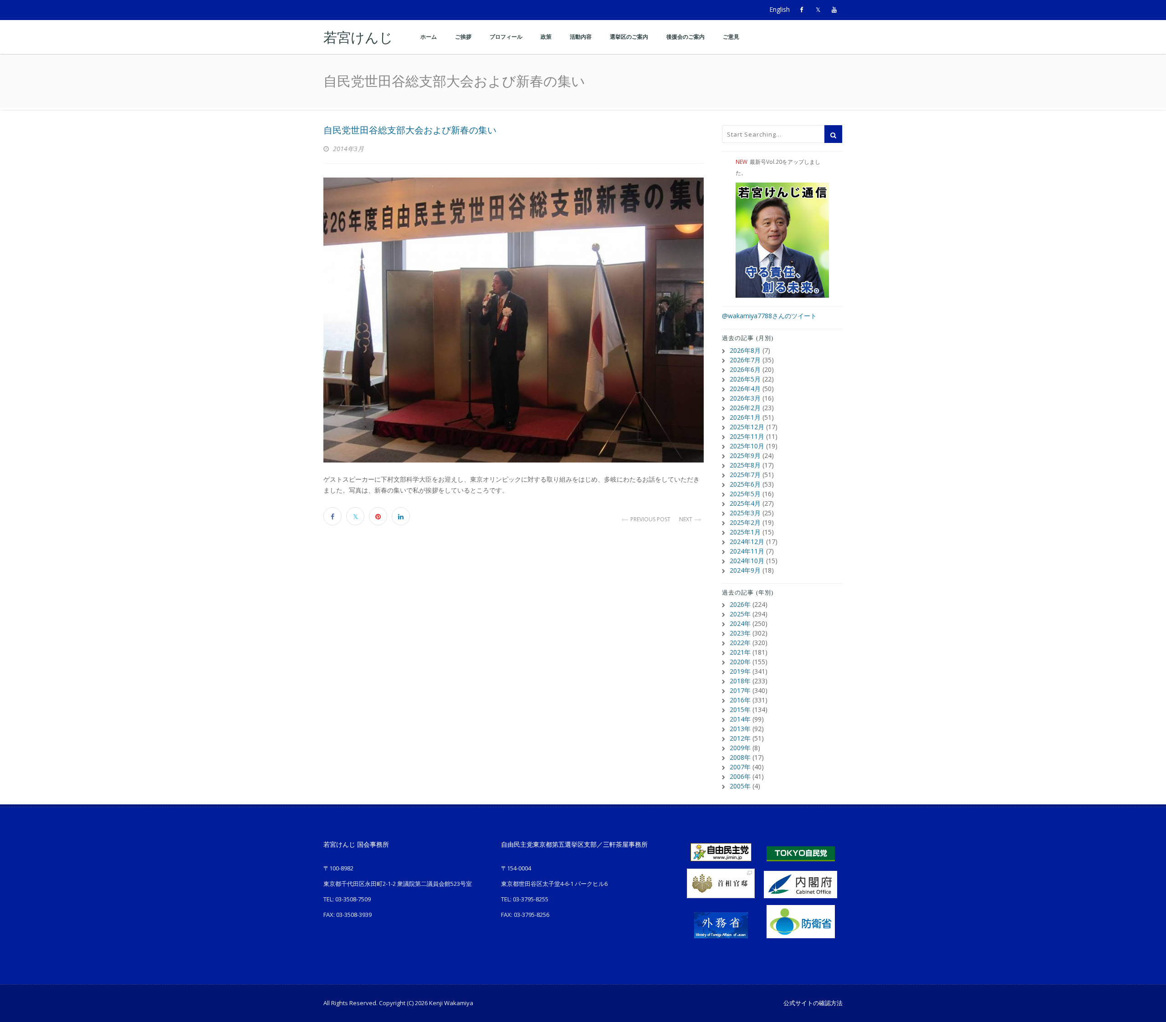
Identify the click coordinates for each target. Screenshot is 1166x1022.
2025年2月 (745, 522)
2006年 (740, 776)
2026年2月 (745, 407)
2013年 (740, 728)
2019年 (740, 671)
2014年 (740, 719)
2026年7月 (745, 360)
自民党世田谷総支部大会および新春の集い (409, 130)
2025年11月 (747, 436)
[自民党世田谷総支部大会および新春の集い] (513, 320)
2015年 (740, 709)
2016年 (740, 700)
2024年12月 (747, 541)
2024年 (740, 623)
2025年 (740, 614)
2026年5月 (745, 379)
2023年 (740, 633)
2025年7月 (745, 474)
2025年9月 (745, 455)
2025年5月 (745, 493)
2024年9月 (745, 570)
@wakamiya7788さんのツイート (769, 315)
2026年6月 (745, 369)
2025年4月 (745, 503)
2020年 (740, 661)
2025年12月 (747, 426)
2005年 (740, 786)
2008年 (740, 757)
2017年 (740, 690)
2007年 (740, 767)
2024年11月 (747, 551)
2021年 (740, 652)
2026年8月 (745, 350)
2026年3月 (745, 398)
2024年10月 (747, 560)
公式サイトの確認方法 (813, 1003)
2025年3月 (745, 512)
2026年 (740, 604)
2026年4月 (745, 388)
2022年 (740, 642)
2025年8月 (745, 465)
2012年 (740, 738)
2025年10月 (747, 446)
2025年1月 (745, 532)
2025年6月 (745, 484)
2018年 (740, 680)
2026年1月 (745, 417)
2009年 (740, 747)
